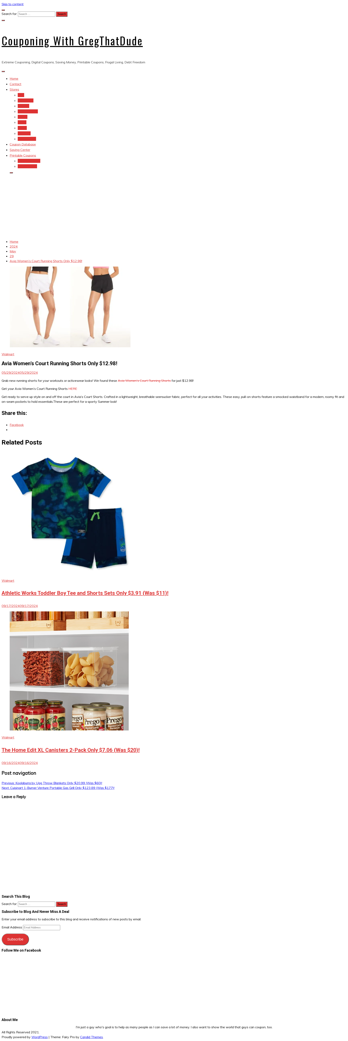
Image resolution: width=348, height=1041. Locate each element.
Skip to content (13, 4)
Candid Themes (91, 1037)
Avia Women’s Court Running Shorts (144, 381)
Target (22, 117)
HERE (72, 389)
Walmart (8, 354)
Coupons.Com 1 (29, 161)
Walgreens (25, 100)
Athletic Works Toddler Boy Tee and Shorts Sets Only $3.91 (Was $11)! (85, 593)
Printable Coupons (23, 155)
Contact (15, 84)
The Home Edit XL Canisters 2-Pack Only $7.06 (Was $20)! (71, 750)
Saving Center (20, 150)
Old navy (24, 133)
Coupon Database (23, 144)
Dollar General (28, 111)
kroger (22, 128)
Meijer (22, 122)
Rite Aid (23, 106)
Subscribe (15, 939)
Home (14, 78)
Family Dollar (27, 139)
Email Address (12, 927)
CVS (21, 95)
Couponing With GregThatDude (72, 40)
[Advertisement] (174, 205)
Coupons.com (27, 166)
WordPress (39, 1037)
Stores (14, 89)
